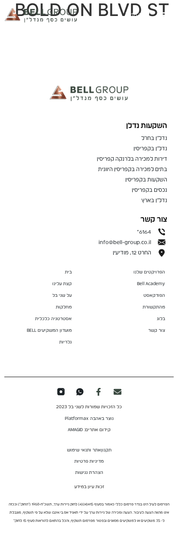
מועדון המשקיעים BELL (49, 330)
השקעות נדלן (146, 125)
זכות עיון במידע (89, 487)
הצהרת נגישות (89, 472)
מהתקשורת (154, 307)
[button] (166, 15)
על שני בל (62, 295)
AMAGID (75, 430)
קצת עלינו (62, 284)
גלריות (65, 342)
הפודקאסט (154, 295)
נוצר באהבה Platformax (89, 418)
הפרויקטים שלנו (149, 272)
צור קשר (156, 330)
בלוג (161, 319)
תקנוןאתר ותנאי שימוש (89, 450)
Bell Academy (151, 284)
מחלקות (64, 307)
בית (68, 272)
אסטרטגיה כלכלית (53, 319)
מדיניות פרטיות (89, 461)
